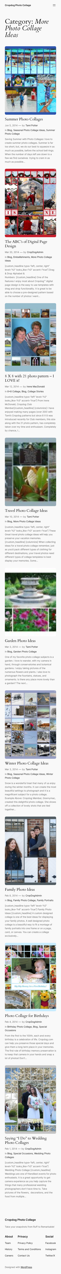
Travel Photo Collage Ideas (26, 511)
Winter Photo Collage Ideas (26, 763)
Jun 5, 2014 (11, 125)
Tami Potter (32, 125)
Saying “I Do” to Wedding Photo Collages (26, 1140)
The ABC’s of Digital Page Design (26, 244)
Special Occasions (23, 1153)
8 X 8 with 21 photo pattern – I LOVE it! (29, 378)
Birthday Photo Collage (19, 1026)
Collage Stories (36, 391)
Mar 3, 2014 (11, 646)
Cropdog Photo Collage (18, 5)
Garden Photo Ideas (20, 641)
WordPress (26, 1267)
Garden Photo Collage (25, 651)
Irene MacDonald (36, 386)
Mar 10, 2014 (12, 516)
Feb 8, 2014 (11, 895)
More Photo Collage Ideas (27, 521)
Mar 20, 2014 (12, 252)
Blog (9, 130)
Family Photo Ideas (20, 889)
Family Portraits (45, 900)
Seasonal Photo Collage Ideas (29, 130)
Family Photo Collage (24, 900)
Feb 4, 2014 (11, 1021)
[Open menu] (54, 5)
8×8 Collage (13, 391)
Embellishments (21, 257)
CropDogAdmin (35, 252)
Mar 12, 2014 (12, 386)
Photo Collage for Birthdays (27, 1016)
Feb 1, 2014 (11, 1148)
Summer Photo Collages (24, 119)
